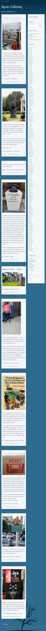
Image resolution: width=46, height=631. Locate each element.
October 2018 (31, 170)
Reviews (30, 268)
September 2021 (31, 120)
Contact (7, 1)
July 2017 (30, 187)
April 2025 (30, 70)
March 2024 (30, 89)
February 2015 (31, 223)
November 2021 (31, 117)
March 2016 (30, 207)
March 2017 (30, 190)
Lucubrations (12, 154)
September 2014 (31, 230)
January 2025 (31, 74)
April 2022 (30, 110)
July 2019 (30, 157)
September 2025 (31, 63)
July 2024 (30, 83)
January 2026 (31, 57)
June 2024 (30, 84)
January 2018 (31, 183)
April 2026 (30, 53)
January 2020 (31, 149)
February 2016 (31, 209)
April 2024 (30, 87)
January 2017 (31, 193)
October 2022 (31, 103)
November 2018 (31, 169)
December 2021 (31, 116)
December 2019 (31, 150)
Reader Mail (30, 267)
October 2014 (31, 229)
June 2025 (30, 67)
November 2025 (31, 60)
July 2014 (30, 233)
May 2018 (30, 177)
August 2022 (31, 106)
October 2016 (31, 197)
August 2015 (30, 216)
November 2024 (31, 77)
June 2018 (30, 176)
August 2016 (30, 200)
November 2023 (31, 94)
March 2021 (30, 129)
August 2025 (31, 64)
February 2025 (31, 73)
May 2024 (30, 86)
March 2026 (30, 54)
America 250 (30, 38)
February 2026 (31, 56)
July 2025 (30, 66)
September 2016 (31, 199)
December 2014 (31, 226)
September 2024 (31, 80)
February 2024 (31, 90)
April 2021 (30, 127)
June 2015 (30, 219)
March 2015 (30, 222)
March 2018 (30, 180)
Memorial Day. (12, 269)
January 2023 (31, 99)
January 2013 (30, 250)
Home (2, 1)
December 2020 (31, 133)
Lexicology (30, 264)
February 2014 (31, 237)
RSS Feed (30, 278)
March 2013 (30, 247)
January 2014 (31, 239)
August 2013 (30, 243)
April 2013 (30, 246)
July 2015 (30, 217)
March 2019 (30, 163)
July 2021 (30, 123)
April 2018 (30, 179)
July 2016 (30, 202)
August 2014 (30, 232)
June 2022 (30, 109)
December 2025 (31, 59)
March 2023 (30, 96)
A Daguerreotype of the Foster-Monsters (35, 39)
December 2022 (31, 100)
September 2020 (31, 137)
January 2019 (31, 166)
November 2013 (31, 240)
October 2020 (31, 136)
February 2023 (31, 97)
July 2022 (30, 107)
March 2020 (30, 146)
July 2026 (30, 49)
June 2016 (30, 203)
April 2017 (30, 189)
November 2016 (31, 196)
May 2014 (30, 236)
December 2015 (31, 212)
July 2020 (30, 140)
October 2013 (31, 242)
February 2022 (31, 113)
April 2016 (30, 206)
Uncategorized (12, 292)
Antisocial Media (31, 260)
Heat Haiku (30, 35)
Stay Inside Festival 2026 (32, 36)
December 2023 (31, 93)
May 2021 (30, 126)
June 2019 (30, 159)
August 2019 (30, 156)
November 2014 (31, 227)
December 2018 (31, 167)
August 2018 (30, 173)
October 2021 (31, 119)
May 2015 (30, 220)
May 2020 (30, 143)
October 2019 (31, 153)
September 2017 (31, 186)
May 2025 (30, 69)
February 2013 (31, 249)
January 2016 (31, 210)
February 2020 (31, 147)
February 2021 (31, 130)
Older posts (4, 624)
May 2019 (30, 160)
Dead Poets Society (31, 261)
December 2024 (31, 76)
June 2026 (30, 50)
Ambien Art (30, 258)
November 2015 (31, 213)
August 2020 (31, 139)
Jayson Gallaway (11, 6)
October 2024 (31, 79)
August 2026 (31, 47)
